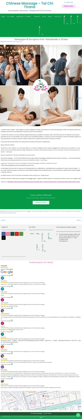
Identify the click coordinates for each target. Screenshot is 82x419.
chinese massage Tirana (67, 211)
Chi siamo (10, 16)
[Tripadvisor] (21, 234)
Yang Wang (18, 41)
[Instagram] (8, 234)
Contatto (57, 16)
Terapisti (37, 16)
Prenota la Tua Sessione (41, 202)
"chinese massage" (37, 211)
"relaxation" (46, 211)
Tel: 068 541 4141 (63, 239)
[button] (24, 16)
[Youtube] (17, 234)
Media (50, 16)
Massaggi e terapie (23, 16)
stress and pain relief (10, 213)
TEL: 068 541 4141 (68, 2)
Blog (44, 16)
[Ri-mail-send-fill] (12, 234)
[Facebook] (4, 234)
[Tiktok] (4, 238)
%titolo (79, 220)
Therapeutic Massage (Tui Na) (16, 211)
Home (3, 16)
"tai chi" (52, 211)
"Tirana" (57, 211)
